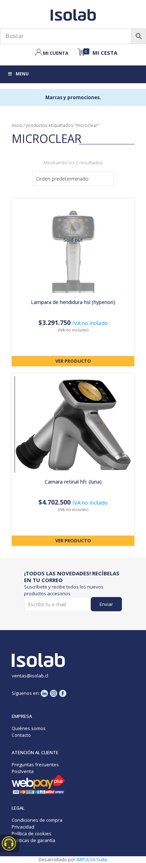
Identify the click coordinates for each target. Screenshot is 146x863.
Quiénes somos (29, 728)
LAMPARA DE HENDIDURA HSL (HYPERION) (73, 302)
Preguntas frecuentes (35, 764)
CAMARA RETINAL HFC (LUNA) (73, 481)
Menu (22, 74)
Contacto (21, 735)
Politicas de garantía (33, 840)
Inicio (17, 125)
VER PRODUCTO (73, 361)
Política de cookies (31, 833)
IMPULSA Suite (92, 859)
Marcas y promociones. (73, 97)
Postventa (23, 771)
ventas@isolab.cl (30, 675)
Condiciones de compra (37, 820)
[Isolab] (73, 14)
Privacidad (23, 827)
